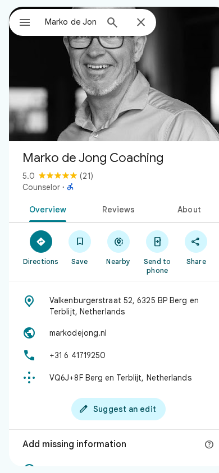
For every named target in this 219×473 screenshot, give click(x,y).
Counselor (41, 187)
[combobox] (71, 22)
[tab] (46, 208)
